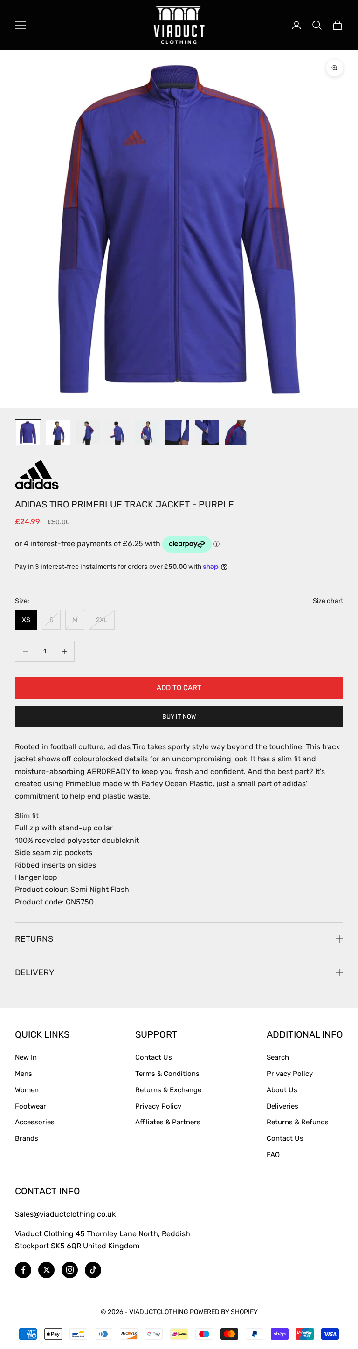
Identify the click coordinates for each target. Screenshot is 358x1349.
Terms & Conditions (167, 1073)
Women (27, 1090)
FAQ (273, 1154)
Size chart (328, 601)
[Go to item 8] (237, 432)
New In (26, 1057)
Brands (26, 1138)
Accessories (35, 1122)
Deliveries (282, 1106)
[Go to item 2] (58, 432)
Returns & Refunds (298, 1122)
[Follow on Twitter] (46, 1270)
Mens (23, 1073)
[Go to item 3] (88, 432)
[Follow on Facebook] (23, 1270)
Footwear (30, 1106)
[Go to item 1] (28, 432)
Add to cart (179, 688)
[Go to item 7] (207, 432)
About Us (282, 1090)
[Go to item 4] (117, 432)
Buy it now (179, 716)
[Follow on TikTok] (93, 1270)
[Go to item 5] (147, 432)
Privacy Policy (158, 1106)
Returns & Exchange (168, 1090)
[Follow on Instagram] (70, 1270)
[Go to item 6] (177, 432)
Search (278, 1057)
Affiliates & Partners (167, 1122)
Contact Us (153, 1057)
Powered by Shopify (224, 1312)
